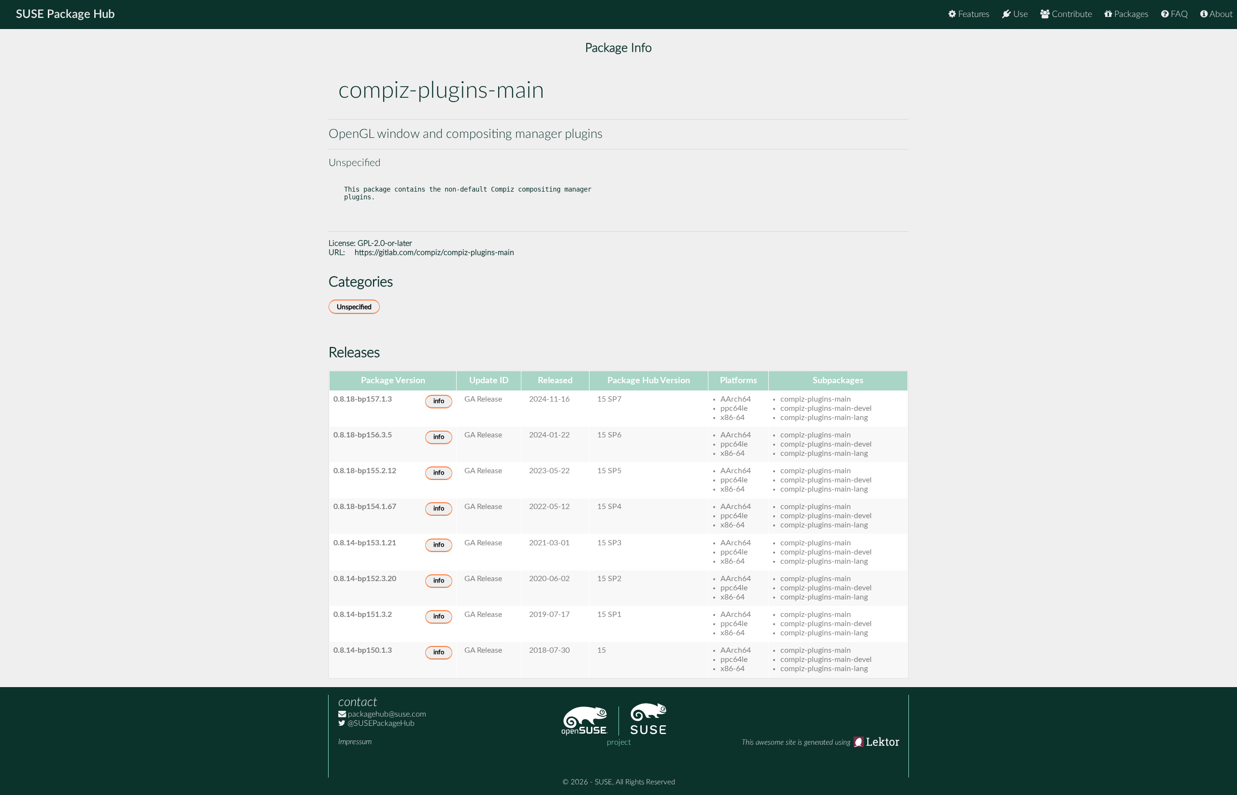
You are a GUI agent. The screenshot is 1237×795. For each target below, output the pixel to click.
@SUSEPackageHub (380, 723)
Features (973, 14)
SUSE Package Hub (65, 14)
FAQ (1178, 14)
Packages (1130, 14)
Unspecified (354, 307)
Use (1019, 14)
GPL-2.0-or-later (385, 243)
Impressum (355, 742)
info (438, 401)
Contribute (1071, 14)
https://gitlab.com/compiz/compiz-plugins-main (434, 252)
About (1220, 14)
